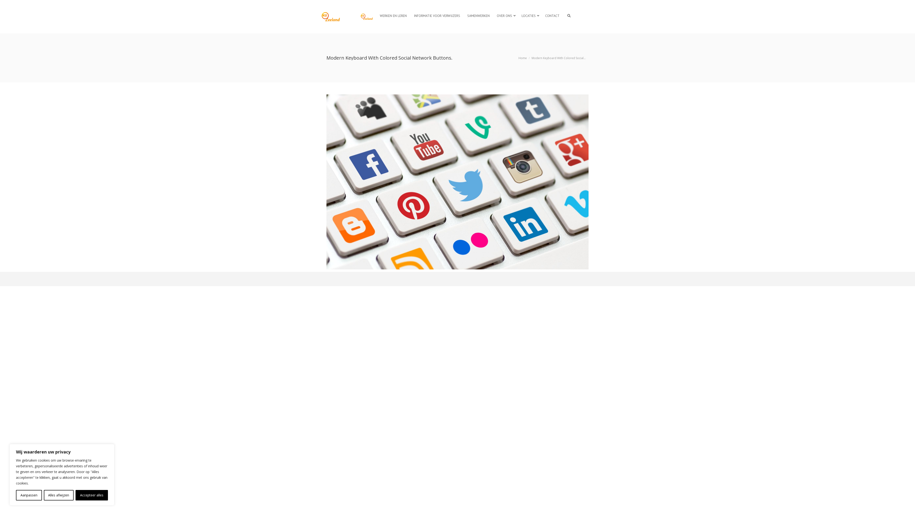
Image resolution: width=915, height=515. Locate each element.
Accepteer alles (91, 495)
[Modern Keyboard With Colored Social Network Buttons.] (457, 181)
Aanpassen (28, 495)
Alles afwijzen (58, 495)
